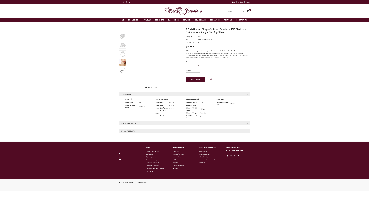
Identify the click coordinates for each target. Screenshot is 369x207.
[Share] (210, 79)
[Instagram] (124, 2)
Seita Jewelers (129, 182)
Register (240, 2)
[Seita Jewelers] (183, 11)
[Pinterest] (127, 2)
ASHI (199, 37)
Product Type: (190, 42)
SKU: (187, 39)
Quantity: (189, 71)
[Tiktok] (130, 2)
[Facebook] (120, 2)
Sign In (248, 2)
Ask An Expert (152, 87)
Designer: (189, 37)
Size (187, 62)
